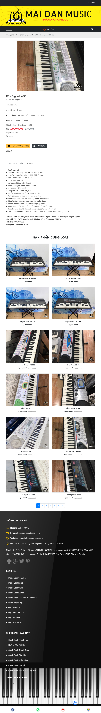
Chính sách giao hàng (18, 655)
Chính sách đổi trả (16, 665)
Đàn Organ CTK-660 (27, 365)
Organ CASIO (14, 617)
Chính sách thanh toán (18, 650)
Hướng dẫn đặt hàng (17, 645)
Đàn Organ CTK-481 (73, 451)
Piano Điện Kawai (16, 593)
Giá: (7, 129)
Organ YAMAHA (15, 622)
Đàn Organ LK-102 (27, 408)
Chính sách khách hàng (19, 640)
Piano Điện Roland (16, 583)
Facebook (10, 683)
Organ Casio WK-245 (73, 278)
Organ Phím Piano (16, 612)
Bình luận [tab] (30, 163)
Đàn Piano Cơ (14, 607)
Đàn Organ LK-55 (73, 365)
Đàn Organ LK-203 (27, 451)
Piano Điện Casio (15, 588)
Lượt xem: (10, 132)
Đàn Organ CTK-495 (27, 495)
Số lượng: (9, 136)
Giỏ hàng (50, 29)
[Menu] (9, 29)
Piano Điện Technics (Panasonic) (22, 598)
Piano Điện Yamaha (17, 578)
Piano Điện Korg (15, 602)
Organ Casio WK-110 (27, 321)
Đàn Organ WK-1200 (73, 495)
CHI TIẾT (22, 274)
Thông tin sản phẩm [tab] (15, 163)
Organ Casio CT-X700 (73, 321)
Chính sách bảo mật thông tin (22, 670)
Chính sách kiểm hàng (18, 660)
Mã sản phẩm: (11, 125)
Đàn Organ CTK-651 (73, 408)
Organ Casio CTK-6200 (27, 278)
